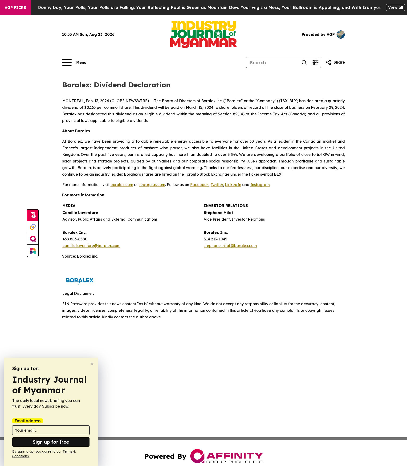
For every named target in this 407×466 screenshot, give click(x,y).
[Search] (304, 62)
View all (395, 7)
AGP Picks (15, 7)
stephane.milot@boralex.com (230, 245)
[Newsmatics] (32, 251)
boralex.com (121, 184)
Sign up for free (51, 442)
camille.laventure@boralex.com (91, 245)
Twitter (217, 184)
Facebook (199, 184)
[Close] (92, 363)
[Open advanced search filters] (315, 62)
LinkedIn (233, 184)
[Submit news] (32, 215)
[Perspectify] (32, 227)
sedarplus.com (152, 184)
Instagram (260, 184)
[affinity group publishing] (32, 239)
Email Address (28, 420)
